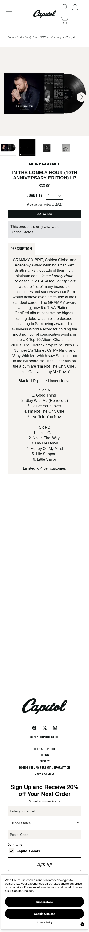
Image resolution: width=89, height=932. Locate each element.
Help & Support (44, 749)
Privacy (44, 761)
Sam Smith (51, 164)
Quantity (34, 195)
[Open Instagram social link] (55, 728)
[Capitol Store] (44, 14)
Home (11, 37)
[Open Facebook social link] (34, 728)
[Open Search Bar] (64, 7)
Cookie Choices (45, 773)
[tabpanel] (44, 364)
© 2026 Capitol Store (44, 737)
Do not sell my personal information (44, 767)
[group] (8, 147)
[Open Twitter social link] (44, 728)
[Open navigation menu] (9, 14)
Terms (44, 755)
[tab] (21, 248)
